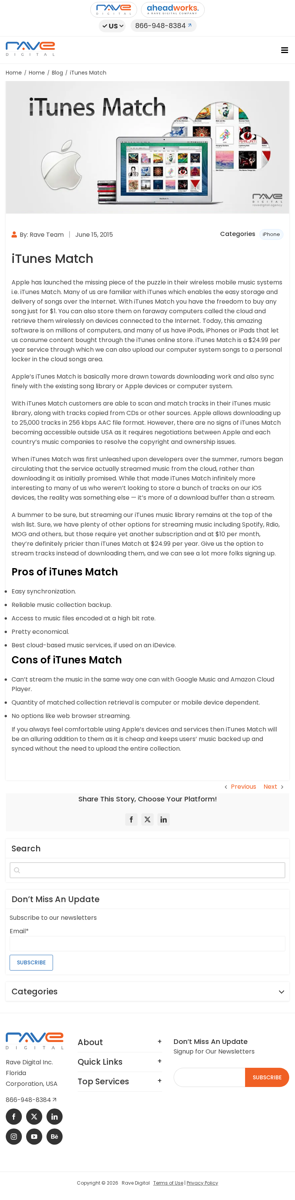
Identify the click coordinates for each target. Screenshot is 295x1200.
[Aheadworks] (173, 10)
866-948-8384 (160, 25)
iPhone (271, 234)
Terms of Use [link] (168, 1183)
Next (270, 786)
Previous (243, 786)
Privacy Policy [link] (202, 1183)
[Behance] (54, 1137)
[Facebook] (131, 819)
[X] (147, 819)
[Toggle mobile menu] (285, 50)
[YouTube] (34, 1137)
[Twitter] (34, 1117)
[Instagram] (14, 1137)
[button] (112, 26)
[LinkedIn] (163, 819)
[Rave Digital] (113, 10)
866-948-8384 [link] (29, 1099)
